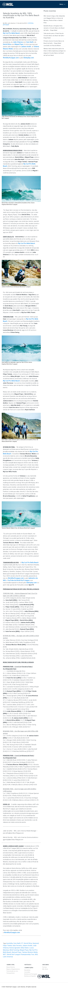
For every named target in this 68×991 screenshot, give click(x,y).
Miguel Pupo (24, 950)
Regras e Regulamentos (13, 969)
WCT (4, 954)
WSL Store (45, 969)
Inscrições (27, 972)
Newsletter (27, 970)
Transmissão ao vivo (12, 971)
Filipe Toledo (7, 945)
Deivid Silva (28, 943)
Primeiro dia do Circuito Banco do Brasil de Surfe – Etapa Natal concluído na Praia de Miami (54, 43)
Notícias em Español (30, 976)
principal (6, 24)
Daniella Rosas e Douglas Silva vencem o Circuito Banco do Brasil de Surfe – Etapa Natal (54, 28)
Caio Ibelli (16, 943)
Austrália (9, 943)
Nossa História (10, 967)
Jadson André (27, 945)
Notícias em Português (30, 974)
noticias (30, 23)
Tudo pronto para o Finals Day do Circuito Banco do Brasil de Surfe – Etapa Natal (54, 36)
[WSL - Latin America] (8, 4)
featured (36, 943)
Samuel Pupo (16, 952)
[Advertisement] (56, 72)
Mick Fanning (14, 950)
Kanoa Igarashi (14, 948)
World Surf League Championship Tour (20, 954)
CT (22, 943)
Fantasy (44, 967)
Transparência (10, 973)
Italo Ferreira (17, 945)
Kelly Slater (25, 948)
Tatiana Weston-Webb (29, 952)
